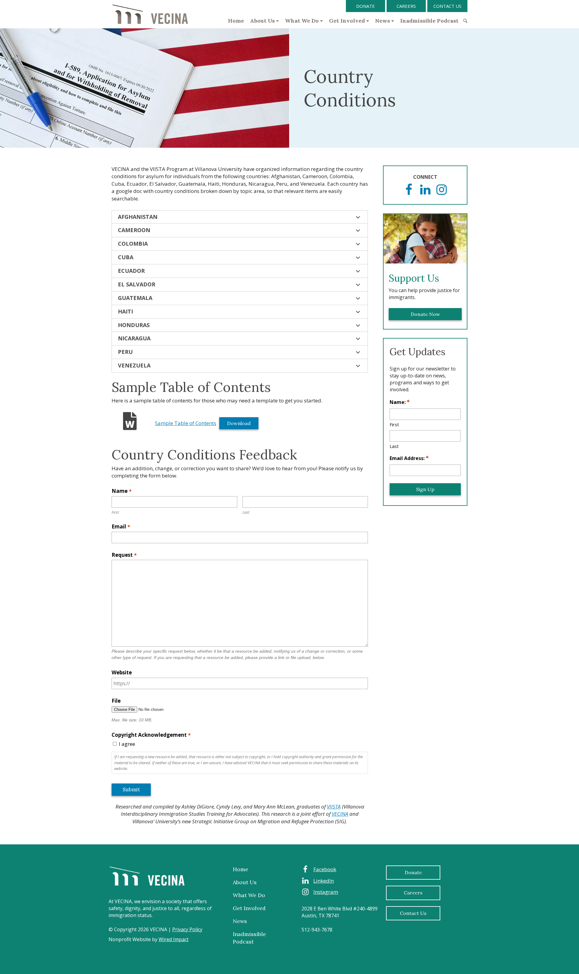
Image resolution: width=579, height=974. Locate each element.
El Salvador (136, 284)
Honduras (134, 325)
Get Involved (347, 20)
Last (245, 512)
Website (122, 672)
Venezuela (134, 365)
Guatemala (135, 297)
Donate (365, 6)
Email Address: (409, 458)
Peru (125, 351)
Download (239, 423)
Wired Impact (173, 939)
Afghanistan (137, 216)
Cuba (125, 257)
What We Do (302, 20)
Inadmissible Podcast (429, 20)
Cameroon (134, 230)
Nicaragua (134, 338)
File (116, 700)
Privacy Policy (187, 929)
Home (236, 20)
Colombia (133, 243)
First (115, 512)
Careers (406, 6)
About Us (262, 20)
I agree (127, 743)
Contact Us (447, 6)
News (382, 20)
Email (121, 526)
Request (124, 554)
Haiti (125, 311)
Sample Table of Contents (185, 423)
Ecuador (131, 270)
